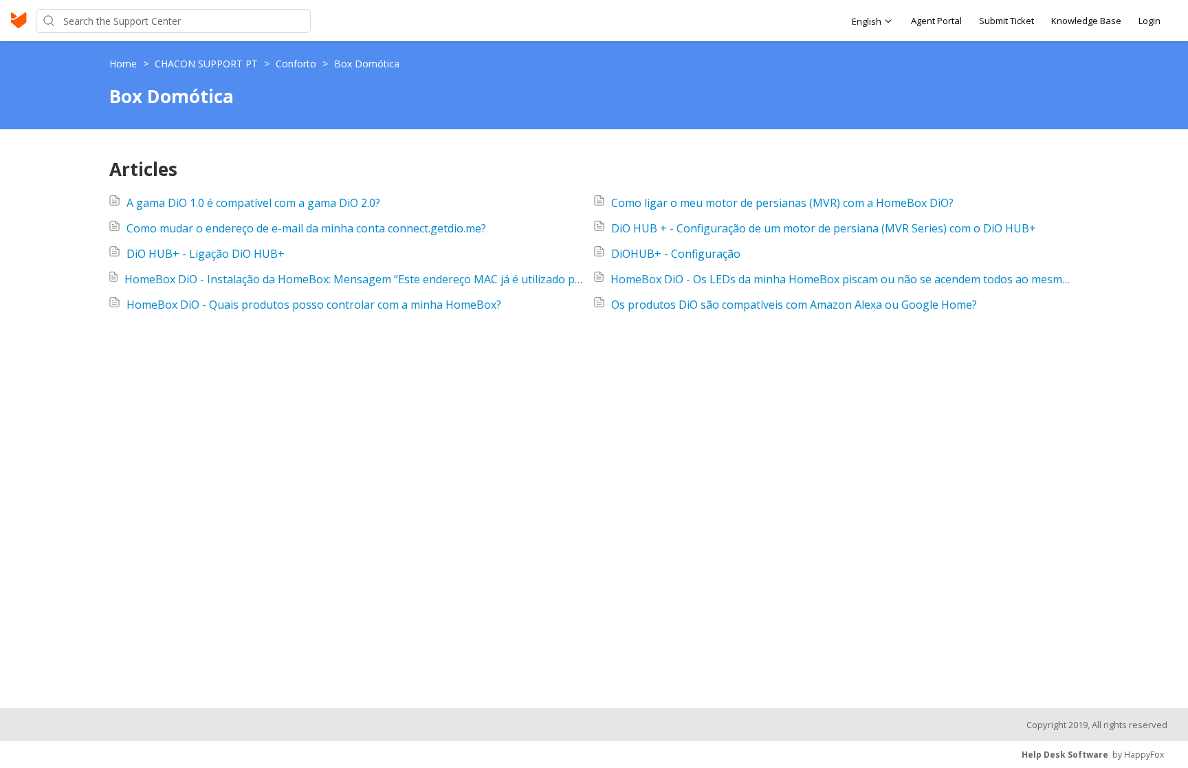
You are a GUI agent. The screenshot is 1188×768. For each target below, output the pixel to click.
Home (124, 63)
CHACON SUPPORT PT (208, 63)
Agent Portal (936, 20)
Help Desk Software (1065, 754)
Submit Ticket (1006, 20)
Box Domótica (366, 63)
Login (1149, 20)
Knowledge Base (1086, 20)
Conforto (297, 63)
